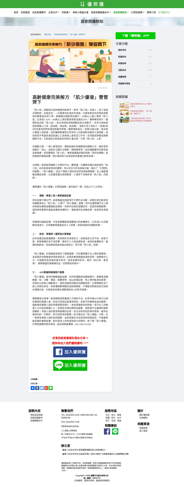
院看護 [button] (65, 12)
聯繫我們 (67, 410)
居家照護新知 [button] (120, 12)
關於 (140, 410)
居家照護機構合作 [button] (100, 12)
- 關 (143, 415)
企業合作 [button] (52, 12)
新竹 (113, 418)
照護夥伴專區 (124, 83)
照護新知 (122, 57)
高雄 (119, 421)
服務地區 (111, 410)
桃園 (108, 418)
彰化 (108, 421)
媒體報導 (122, 77)
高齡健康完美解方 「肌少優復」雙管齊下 (70, 34)
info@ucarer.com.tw (70, 426)
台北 (108, 415)
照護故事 (122, 63)
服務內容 (35, 410)
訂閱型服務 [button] (136, 12)
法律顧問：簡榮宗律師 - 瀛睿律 (92, 481)
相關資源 (143, 424)
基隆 (119, 415)
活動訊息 (122, 70)
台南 (113, 421)
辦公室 (65, 445)
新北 (113, 415)
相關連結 (111, 425)
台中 (119, 418)
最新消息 (47, 34)
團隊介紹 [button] (151, 12)
